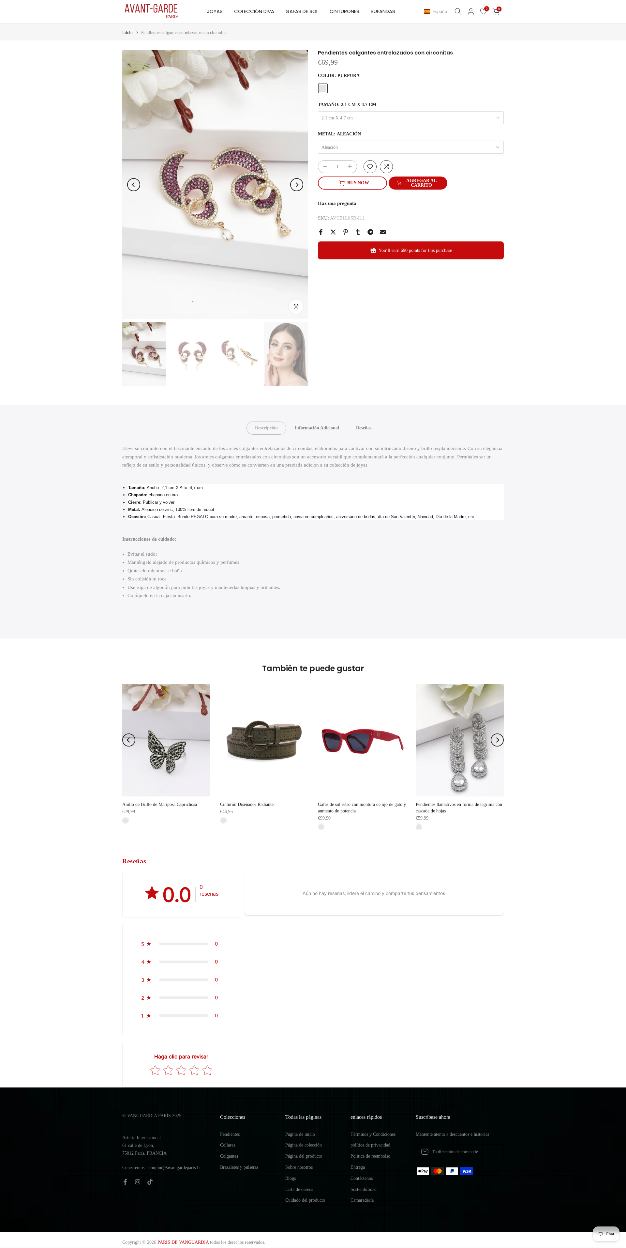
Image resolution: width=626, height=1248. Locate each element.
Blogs (290, 1178)
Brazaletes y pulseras (239, 1167)
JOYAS (215, 11)
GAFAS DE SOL (302, 11)
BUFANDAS (383, 11)
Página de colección (303, 1145)
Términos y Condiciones (372, 1134)
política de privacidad (370, 1145)
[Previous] (133, 184)
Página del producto (303, 1156)
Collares (227, 1145)
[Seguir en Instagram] (138, 1182)
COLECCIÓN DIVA (254, 11)
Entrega (357, 1167)
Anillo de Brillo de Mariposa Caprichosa (159, 804)
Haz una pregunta (337, 203)
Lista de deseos (299, 1189)
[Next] (296, 184)
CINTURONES (344, 11)
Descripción (266, 427)
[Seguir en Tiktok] (150, 1182)
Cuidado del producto (305, 1200)
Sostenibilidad (363, 1189)
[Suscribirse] (492, 1152)
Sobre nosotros (299, 1167)
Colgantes (229, 1156)
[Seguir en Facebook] (125, 1182)
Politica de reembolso (370, 1156)
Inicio (127, 32)
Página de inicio (300, 1134)
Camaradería (362, 1200)
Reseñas (363, 427)
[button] (438, 11)
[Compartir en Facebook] (321, 232)
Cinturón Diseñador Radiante (247, 804)
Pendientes (230, 1134)
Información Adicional (317, 427)
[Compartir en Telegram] (370, 232)
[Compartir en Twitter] (333, 232)
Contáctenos (361, 1178)
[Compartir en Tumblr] (358, 232)
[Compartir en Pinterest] (346, 232)
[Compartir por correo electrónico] (383, 232)
